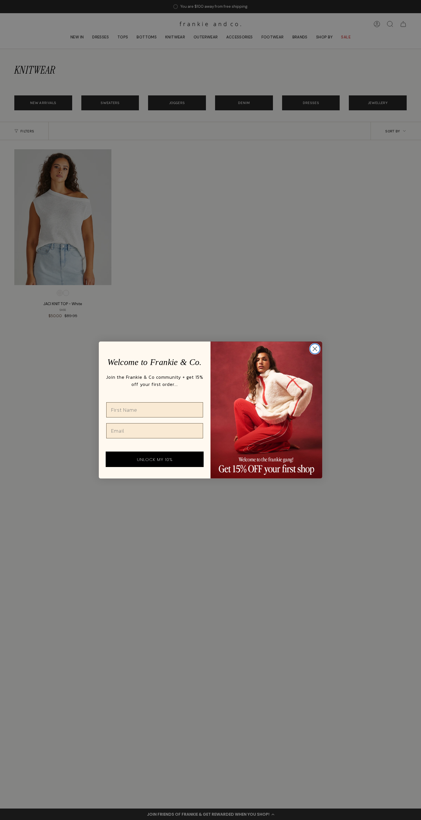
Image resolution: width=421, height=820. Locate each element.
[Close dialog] (315, 349)
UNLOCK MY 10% (155, 459)
